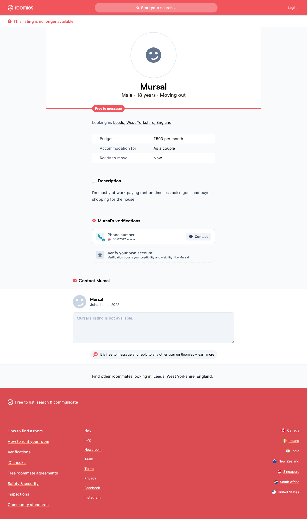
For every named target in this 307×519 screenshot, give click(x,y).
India (295, 451)
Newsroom (92, 449)
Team (88, 459)
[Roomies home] (20, 8)
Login (292, 8)
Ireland (294, 441)
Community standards (28, 504)
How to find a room (25, 430)
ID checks (17, 462)
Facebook (92, 488)
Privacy (90, 478)
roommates (122, 376)
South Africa (289, 482)
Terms (89, 469)
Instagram (92, 497)
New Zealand (288, 461)
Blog (87, 440)
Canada (293, 430)
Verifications (19, 452)
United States (288, 492)
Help (88, 430)
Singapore (291, 471)
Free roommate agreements (33, 473)
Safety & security (23, 483)
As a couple (164, 148)
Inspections (18, 494)
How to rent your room (28, 441)
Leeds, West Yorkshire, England (142, 122)
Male (128, 95)
